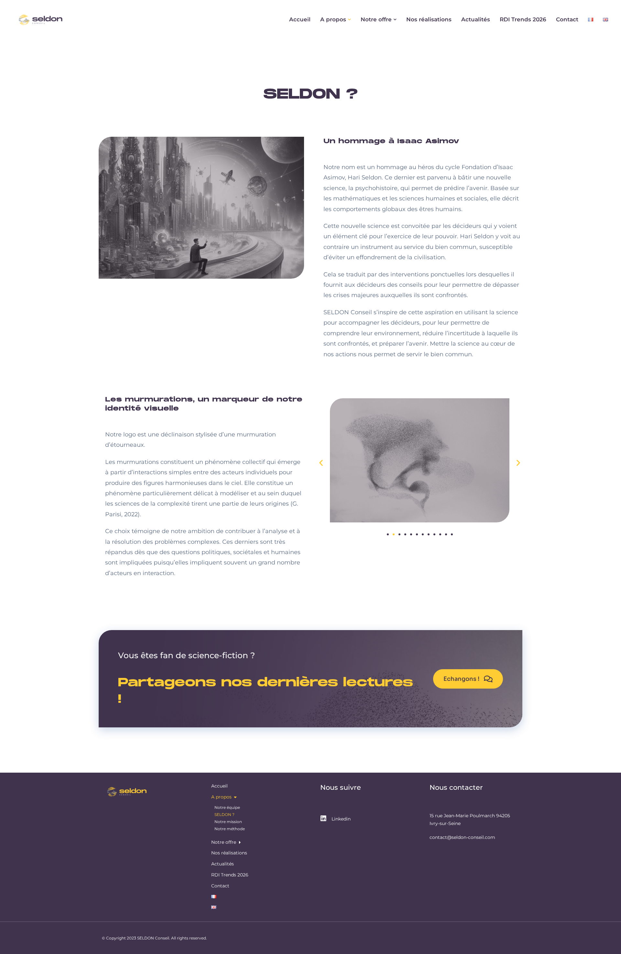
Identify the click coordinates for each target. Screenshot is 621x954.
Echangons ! (461, 678)
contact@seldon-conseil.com (462, 837)
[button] (321, 463)
